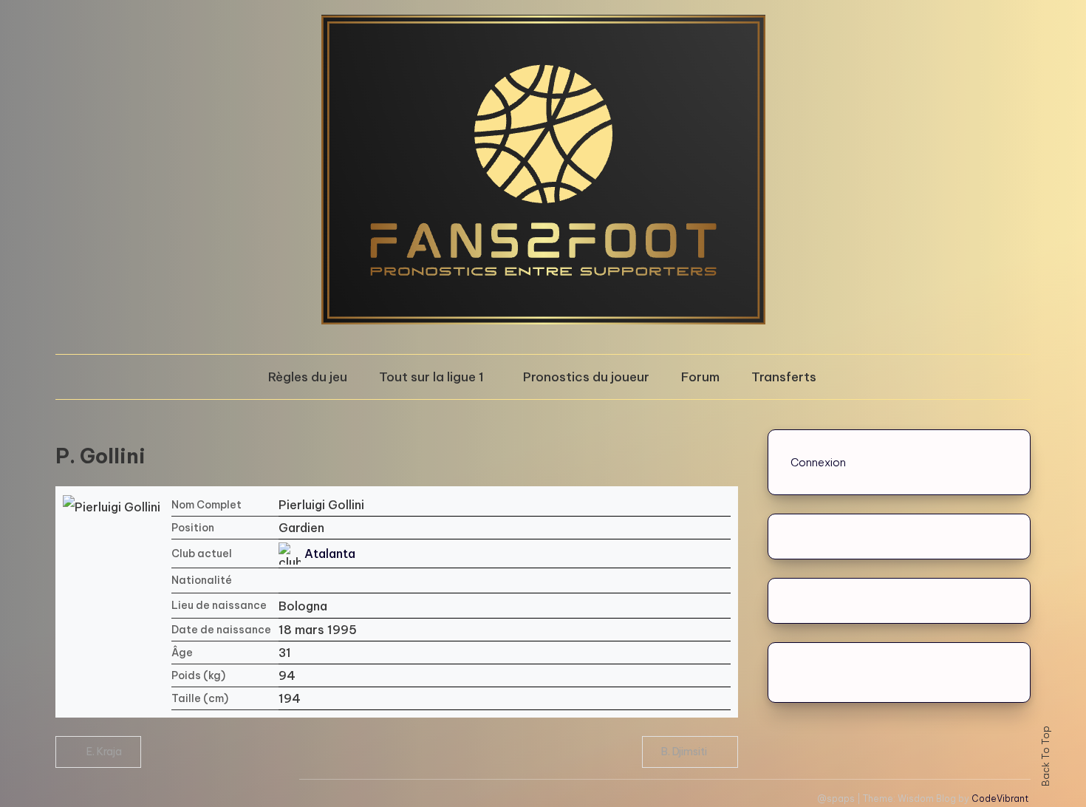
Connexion (818, 462)
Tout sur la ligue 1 (431, 377)
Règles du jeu (307, 377)
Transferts (783, 377)
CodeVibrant (999, 798)
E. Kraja (104, 751)
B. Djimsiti (684, 751)
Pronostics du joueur (586, 377)
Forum (700, 377)
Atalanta (329, 553)
